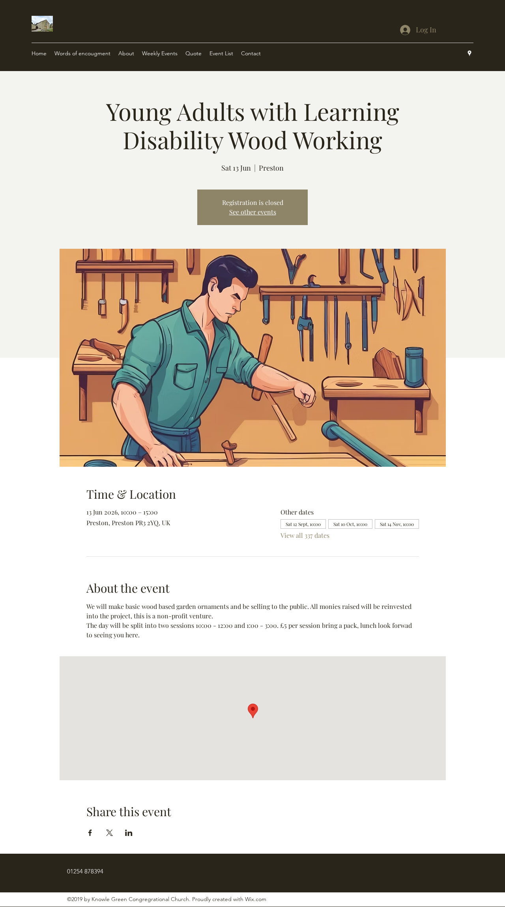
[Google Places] (469, 53)
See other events (252, 212)
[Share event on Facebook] (90, 833)
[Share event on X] (109, 833)
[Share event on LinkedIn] (129, 833)
